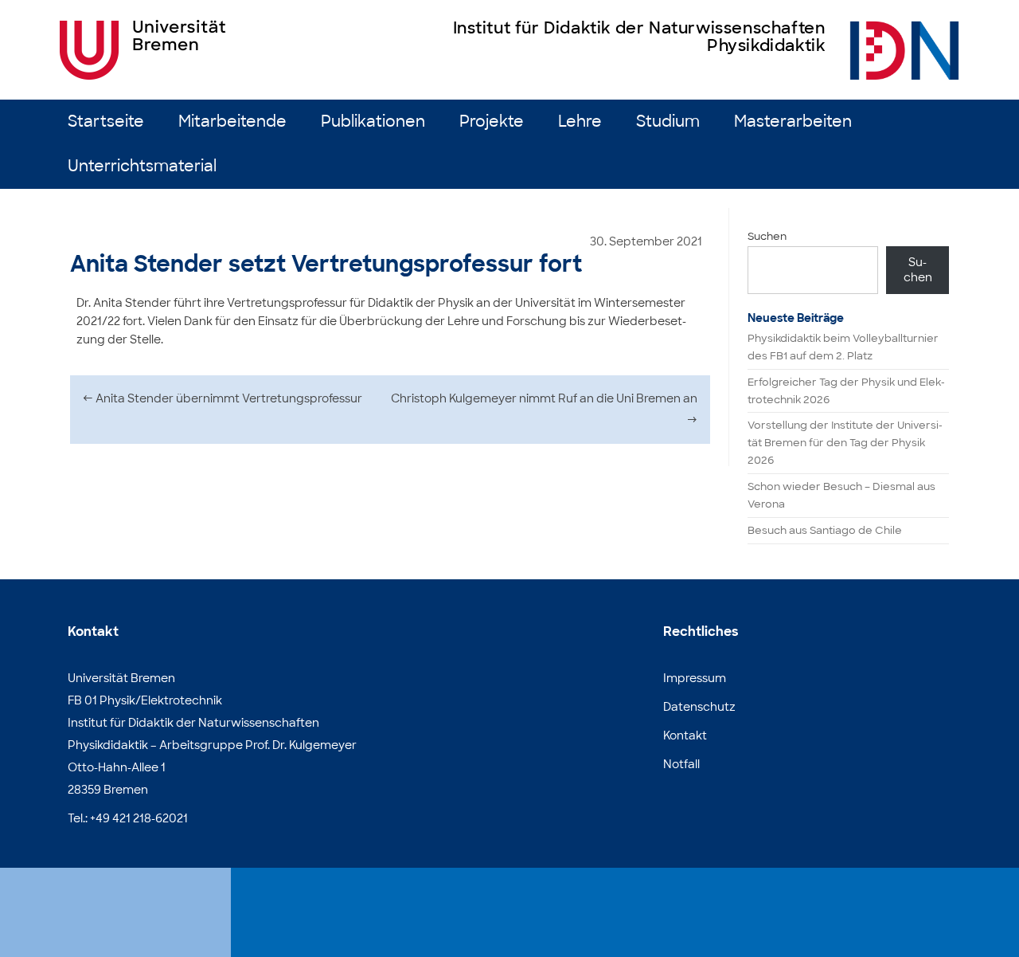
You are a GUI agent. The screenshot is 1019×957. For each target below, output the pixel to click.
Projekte (491, 121)
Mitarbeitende (232, 121)
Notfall (681, 764)
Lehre (580, 121)
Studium (668, 121)
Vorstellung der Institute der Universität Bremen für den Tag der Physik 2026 (845, 442)
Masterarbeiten (793, 121)
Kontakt (685, 735)
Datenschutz (699, 707)
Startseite (106, 121)
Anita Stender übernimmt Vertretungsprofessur (222, 398)
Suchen (767, 236)
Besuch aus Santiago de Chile (825, 530)
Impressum (694, 678)
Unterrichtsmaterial (142, 166)
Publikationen (373, 121)
